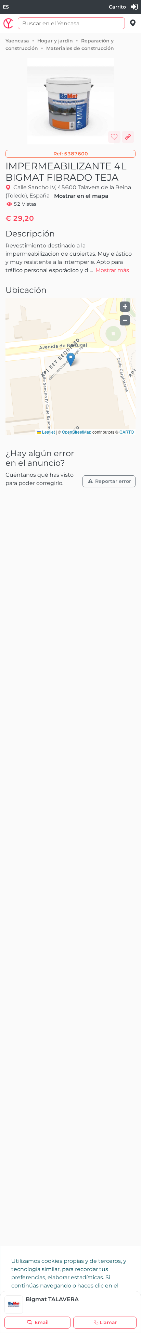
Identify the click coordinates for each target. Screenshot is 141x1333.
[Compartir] (128, 137)
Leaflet (48, 432)
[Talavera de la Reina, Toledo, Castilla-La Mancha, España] (133, 23)
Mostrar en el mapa (81, 196)
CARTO (126, 432)
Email (42, 1322)
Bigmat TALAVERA (52, 1299)
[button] (70, 154)
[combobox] (6, 7)
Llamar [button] (108, 1322)
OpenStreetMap (76, 432)
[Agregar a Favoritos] (114, 137)
